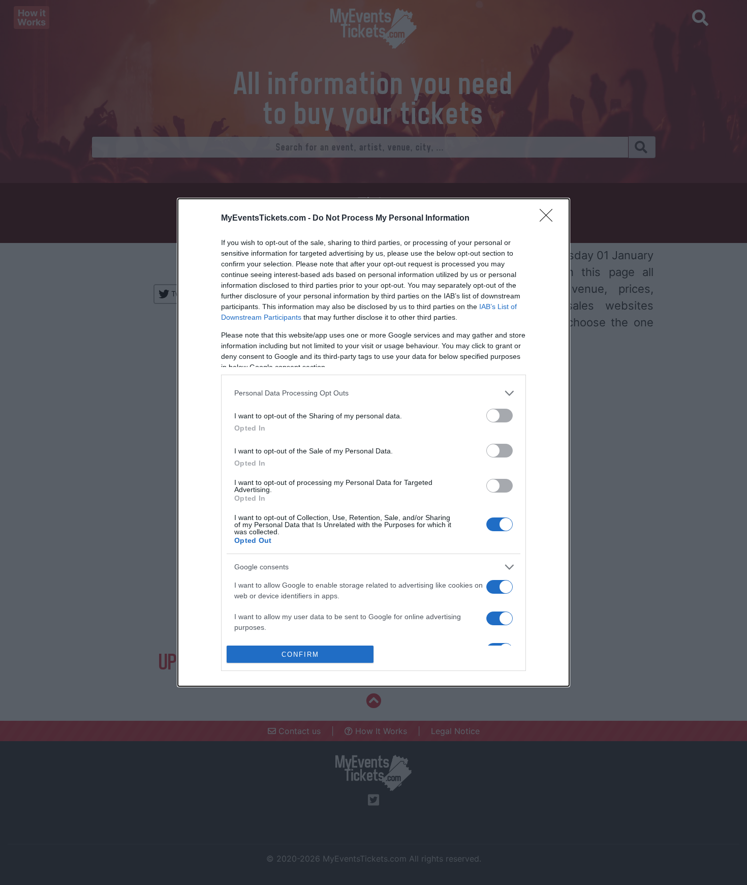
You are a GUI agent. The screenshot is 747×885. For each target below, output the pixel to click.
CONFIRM (300, 654)
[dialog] (373, 442)
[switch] (499, 415)
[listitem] (373, 393)
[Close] (549, 218)
